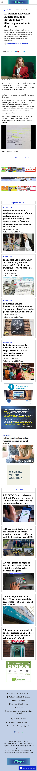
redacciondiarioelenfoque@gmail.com (18, 726)
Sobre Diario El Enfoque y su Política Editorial (19, 712)
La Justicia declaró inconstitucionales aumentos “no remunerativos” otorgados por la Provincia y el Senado (18, 307)
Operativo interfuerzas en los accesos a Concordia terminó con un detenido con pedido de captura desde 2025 (18, 533)
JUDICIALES (8, 10)
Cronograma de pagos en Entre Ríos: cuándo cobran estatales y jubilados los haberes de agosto (16, 566)
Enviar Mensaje (19, 700)
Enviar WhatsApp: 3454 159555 (19, 693)
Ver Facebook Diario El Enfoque (19, 697)
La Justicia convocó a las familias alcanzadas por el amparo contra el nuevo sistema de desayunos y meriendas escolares (16, 350)
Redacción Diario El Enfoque (17, 44)
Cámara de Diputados (15, 158)
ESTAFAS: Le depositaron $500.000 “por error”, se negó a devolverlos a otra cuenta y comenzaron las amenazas (18, 499)
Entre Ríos (27, 158)
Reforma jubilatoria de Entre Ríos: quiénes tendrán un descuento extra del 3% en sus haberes (18, 600)
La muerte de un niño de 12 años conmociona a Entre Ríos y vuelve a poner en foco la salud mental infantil (18, 634)
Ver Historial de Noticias (19, 704)
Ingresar (19, 708)
